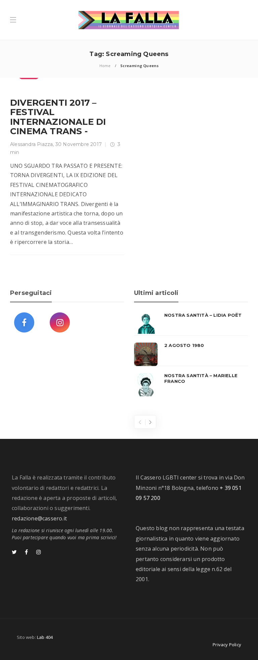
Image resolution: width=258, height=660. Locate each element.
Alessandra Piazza (31, 144)
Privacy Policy (227, 645)
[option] (191, 354)
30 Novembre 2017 (78, 144)
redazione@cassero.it (39, 518)
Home (105, 65)
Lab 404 (45, 637)
